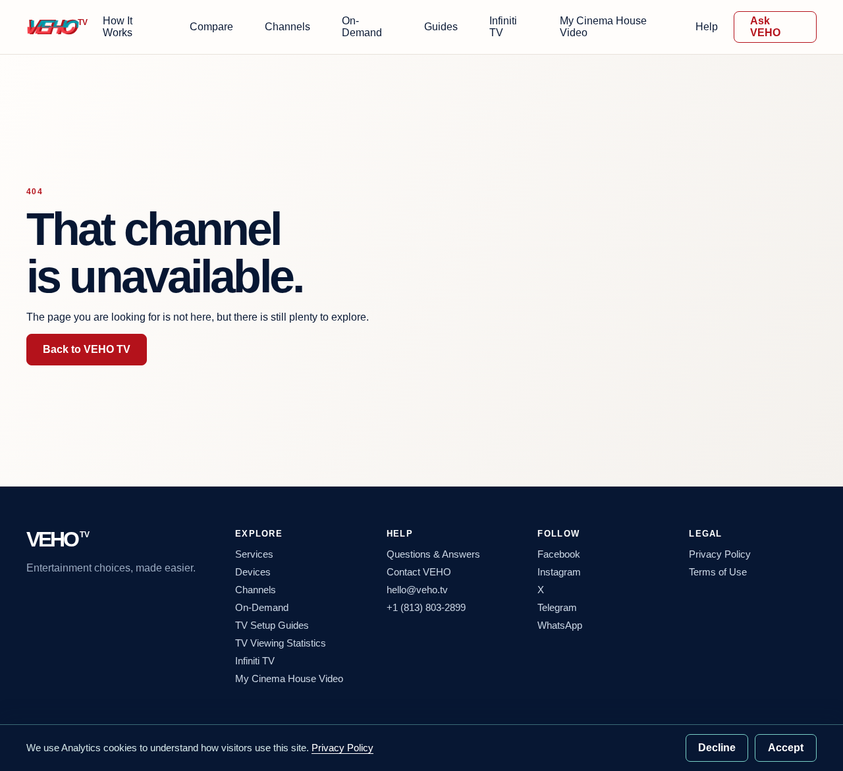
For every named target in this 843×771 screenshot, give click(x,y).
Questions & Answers (433, 554)
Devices (253, 571)
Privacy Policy (720, 554)
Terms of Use (718, 571)
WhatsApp (559, 625)
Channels (287, 26)
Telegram (557, 607)
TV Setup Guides (272, 625)
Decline (717, 747)
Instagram (559, 571)
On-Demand (362, 26)
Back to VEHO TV (86, 349)
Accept (785, 747)
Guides (441, 26)
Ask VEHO (765, 26)
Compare (211, 26)
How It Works (117, 26)
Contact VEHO (419, 571)
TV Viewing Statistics (280, 643)
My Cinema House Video (603, 26)
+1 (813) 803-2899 (426, 607)
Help (706, 26)
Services (254, 554)
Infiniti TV (503, 26)
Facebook (558, 554)
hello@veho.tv (417, 589)
